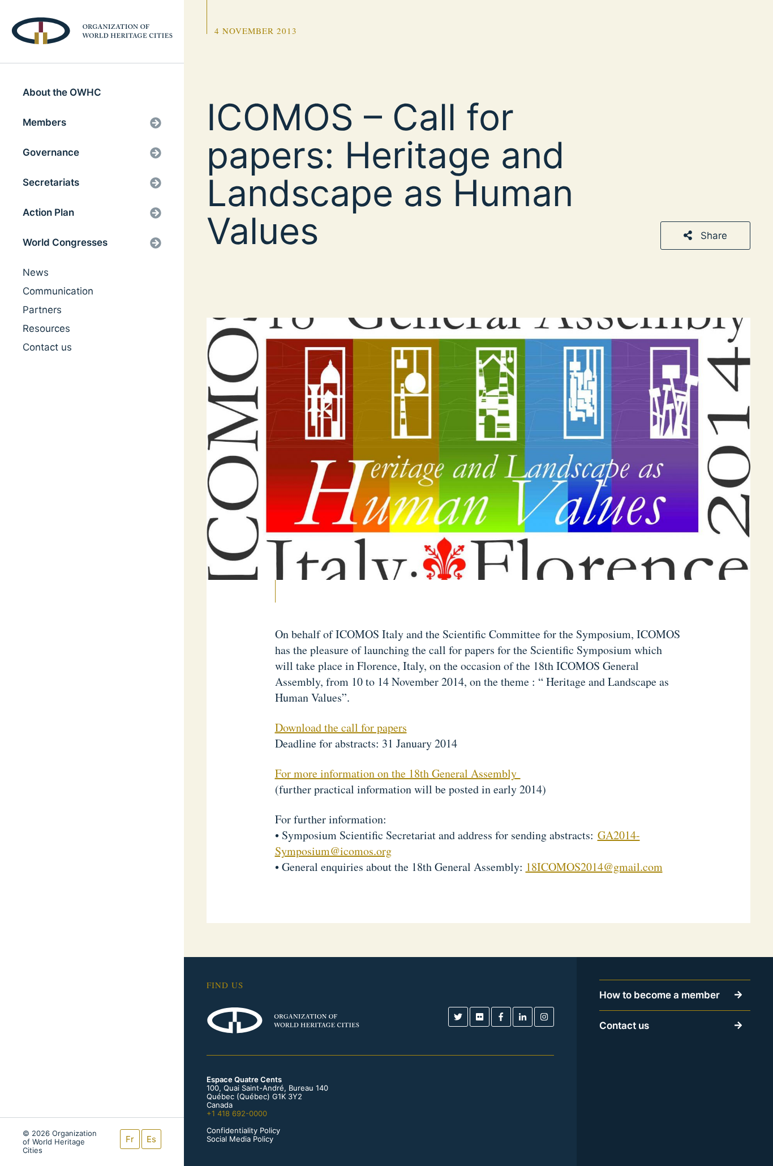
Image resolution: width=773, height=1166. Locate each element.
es (151, 1139)
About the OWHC (62, 92)
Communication (58, 291)
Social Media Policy (240, 1139)
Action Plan (48, 212)
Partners (42, 309)
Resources (46, 328)
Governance (51, 152)
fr (130, 1139)
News (36, 272)
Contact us (47, 347)
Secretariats (51, 182)
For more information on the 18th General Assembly (398, 773)
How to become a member (659, 995)
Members (44, 122)
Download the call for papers (341, 727)
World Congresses (65, 242)
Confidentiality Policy (243, 1130)
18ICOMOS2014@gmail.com (594, 866)
